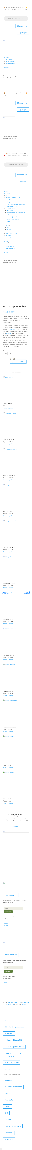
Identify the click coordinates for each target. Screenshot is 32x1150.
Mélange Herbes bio (8, 655)
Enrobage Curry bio (8, 511)
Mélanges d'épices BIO (13, 1040)
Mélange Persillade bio (9, 727)
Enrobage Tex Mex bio (9, 475)
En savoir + (16, 826)
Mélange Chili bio (8, 799)
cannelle (8, 333)
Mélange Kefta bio (8, 619)
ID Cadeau (9, 1133)
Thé (6, 1113)
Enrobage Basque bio (9, 547)
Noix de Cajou (10, 1100)
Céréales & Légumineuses (15, 1027)
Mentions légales (12, 1002)
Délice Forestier (7, 403)
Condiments (9, 1069)
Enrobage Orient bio (8, 439)
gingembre (13, 329)
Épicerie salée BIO (12, 1062)
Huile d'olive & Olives (13, 1126)
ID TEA (7, 1106)
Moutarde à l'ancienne (13, 1087)
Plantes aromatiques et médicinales (14, 1054)
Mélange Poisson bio (9, 763)
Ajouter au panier (18, 361)
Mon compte (22, 26)
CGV (20, 1002)
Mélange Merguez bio (9, 583)
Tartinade (8, 1080)
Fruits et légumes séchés (14, 1046)
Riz (6, 1020)
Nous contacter (11, 895)
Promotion (9, 1139)
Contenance (6, 351)
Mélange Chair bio (8, 691)
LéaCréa (24, 1004)
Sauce (7, 1093)
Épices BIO (9, 1033)
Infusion (8, 1120)
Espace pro (23, 32)
